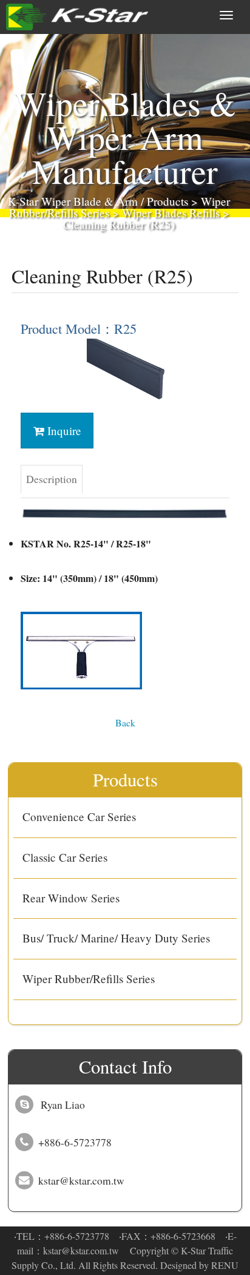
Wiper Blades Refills (171, 212)
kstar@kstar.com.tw (81, 1250)
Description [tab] (51, 479)
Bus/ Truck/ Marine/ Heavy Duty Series (116, 937)
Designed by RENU (199, 1265)
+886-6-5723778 (76, 1235)
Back (125, 722)
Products (167, 201)
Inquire (62, 430)
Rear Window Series (71, 897)
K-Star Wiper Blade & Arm (73, 201)
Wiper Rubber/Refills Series (88, 978)
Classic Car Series (64, 857)
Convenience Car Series (79, 816)
